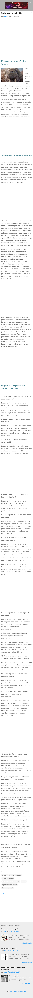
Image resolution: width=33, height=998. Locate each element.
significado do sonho (9, 885)
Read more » (27, 943)
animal (4, 875)
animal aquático (15, 875)
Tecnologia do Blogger (17, 991)
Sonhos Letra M (7, 888)
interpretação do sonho (10, 881)
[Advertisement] (16, 35)
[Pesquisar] (31, 3)
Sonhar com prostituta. (9, 948)
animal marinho (8, 878)
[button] (31, 13)
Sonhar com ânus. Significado (11, 929)
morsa (24, 881)
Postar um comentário (11, 894)
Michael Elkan (22, 995)
